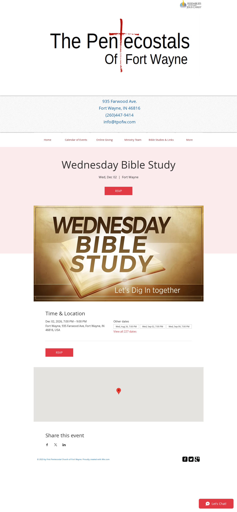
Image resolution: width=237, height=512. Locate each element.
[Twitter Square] (191, 459)
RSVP (118, 191)
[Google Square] (197, 459)
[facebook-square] (185, 459)
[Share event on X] (55, 444)
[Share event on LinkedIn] (64, 444)
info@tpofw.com (120, 122)
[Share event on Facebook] (47, 444)
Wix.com (105, 459)
